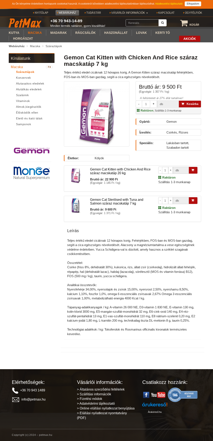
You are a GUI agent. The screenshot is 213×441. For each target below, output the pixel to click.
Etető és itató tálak (29, 118)
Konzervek (23, 77)
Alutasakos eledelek (30, 83)
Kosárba (191, 103)
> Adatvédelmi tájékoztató (96, 403)
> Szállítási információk (94, 394)
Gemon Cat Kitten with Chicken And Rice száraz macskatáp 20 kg (120, 171)
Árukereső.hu (155, 412)
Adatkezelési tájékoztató (169, 3)
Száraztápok (54, 46)
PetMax (25, 23)
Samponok (23, 124)
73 (49, 67)
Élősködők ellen (27, 112)
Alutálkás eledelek (29, 89)
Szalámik (22, 95)
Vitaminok (23, 101)
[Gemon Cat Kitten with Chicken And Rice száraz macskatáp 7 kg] (96, 113)
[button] (129, 13)
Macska (35, 46)
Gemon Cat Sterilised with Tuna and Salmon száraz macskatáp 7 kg (116, 201)
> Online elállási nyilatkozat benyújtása (106, 408)
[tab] (31, 67)
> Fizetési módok (89, 399)
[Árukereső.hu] (182, 394)
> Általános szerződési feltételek (101, 389)
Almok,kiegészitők (28, 106)
